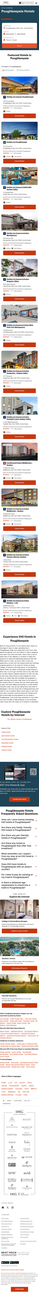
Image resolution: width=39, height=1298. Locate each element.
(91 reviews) (17, 566)
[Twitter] (7, 1207)
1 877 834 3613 (23, 1254)
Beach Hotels (4, 1031)
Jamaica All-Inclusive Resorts (16, 1035)
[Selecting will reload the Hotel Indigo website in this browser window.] (27, 1134)
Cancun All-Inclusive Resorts (10, 1033)
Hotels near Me (5, 1052)
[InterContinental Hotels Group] (6, 2)
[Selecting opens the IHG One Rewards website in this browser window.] (19, 1194)
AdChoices (23, 1237)
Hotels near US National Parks (27, 1044)
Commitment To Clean (27, 1232)
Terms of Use (5, 1241)
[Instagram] (12, 1207)
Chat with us (5, 1226)
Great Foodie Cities (16, 1019)
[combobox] (8, 70)
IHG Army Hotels (6, 1229)
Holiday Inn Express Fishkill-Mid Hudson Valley (19, 188)
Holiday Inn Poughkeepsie (17, 142)
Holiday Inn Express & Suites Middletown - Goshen (18, 510)
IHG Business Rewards (27, 1226)
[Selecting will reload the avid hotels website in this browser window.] (27, 1172)
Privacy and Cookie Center (28, 1241)
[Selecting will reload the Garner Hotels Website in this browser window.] (12, 1172)
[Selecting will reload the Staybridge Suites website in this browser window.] (27, 1180)
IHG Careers (5, 1218)
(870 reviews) (17, 153)
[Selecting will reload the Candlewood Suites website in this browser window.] (27, 1187)
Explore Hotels (24, 1218)
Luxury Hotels (16, 1052)
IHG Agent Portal (6, 1224)
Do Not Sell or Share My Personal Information (8, 1244)
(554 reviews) (17, 382)
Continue (19, 1289)
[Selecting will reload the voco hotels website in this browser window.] (12, 1142)
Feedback (4, 1248)
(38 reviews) (17, 474)
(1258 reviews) (18, 336)
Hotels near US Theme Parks (10, 1046)
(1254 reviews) (18, 291)
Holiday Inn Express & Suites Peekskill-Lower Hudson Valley (19, 418)
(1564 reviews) (18, 199)
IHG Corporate (24, 1234)
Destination (7, 26)
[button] (36, 3)
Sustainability (5, 1232)
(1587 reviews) (18, 428)
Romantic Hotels (29, 1021)
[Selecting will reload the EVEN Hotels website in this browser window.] (27, 1157)
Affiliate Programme (26, 1224)
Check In (6, 31)
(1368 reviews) (18, 245)
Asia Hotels (15, 1062)
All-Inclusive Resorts (31, 1031)
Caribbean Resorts (17, 1031)
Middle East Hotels (18, 1067)
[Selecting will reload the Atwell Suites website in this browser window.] (12, 1180)
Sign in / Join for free (27, 3)
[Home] (3, 1100)
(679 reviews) (17, 520)
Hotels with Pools (16, 1021)
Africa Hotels (30, 1067)
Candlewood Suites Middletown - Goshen (20, 464)
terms (22, 1278)
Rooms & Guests (8, 37)
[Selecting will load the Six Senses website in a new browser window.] (12, 1119)
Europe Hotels (5, 1062)
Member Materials (6, 1234)
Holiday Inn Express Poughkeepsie (20, 97)
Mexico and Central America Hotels (18, 1064)
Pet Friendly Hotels (16, 1054)
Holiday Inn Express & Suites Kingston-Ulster (18, 280)
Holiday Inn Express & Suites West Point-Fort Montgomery (20, 326)
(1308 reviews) (18, 612)
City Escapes (4, 1019)
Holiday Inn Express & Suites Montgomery (18, 234)
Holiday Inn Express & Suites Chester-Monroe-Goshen (18, 556)
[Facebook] (3, 1207)
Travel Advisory (25, 1229)
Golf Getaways (11, 1025)
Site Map (23, 1244)
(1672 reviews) (18, 108)
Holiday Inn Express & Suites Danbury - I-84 (18, 602)
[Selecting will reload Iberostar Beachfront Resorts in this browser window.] (12, 1157)
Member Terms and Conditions (7, 1237)
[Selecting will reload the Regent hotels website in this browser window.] (27, 1119)
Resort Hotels (22, 1023)
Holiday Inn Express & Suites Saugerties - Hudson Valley (18, 372)
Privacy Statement (24, 1281)
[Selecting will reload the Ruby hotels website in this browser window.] (27, 1142)
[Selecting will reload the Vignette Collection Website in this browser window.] (27, 1127)
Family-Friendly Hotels (7, 1044)
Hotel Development (26, 1221)
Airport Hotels (11, 1023)
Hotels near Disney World (29, 1046)
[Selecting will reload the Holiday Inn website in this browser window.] (27, 1165)
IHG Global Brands (7, 1221)
